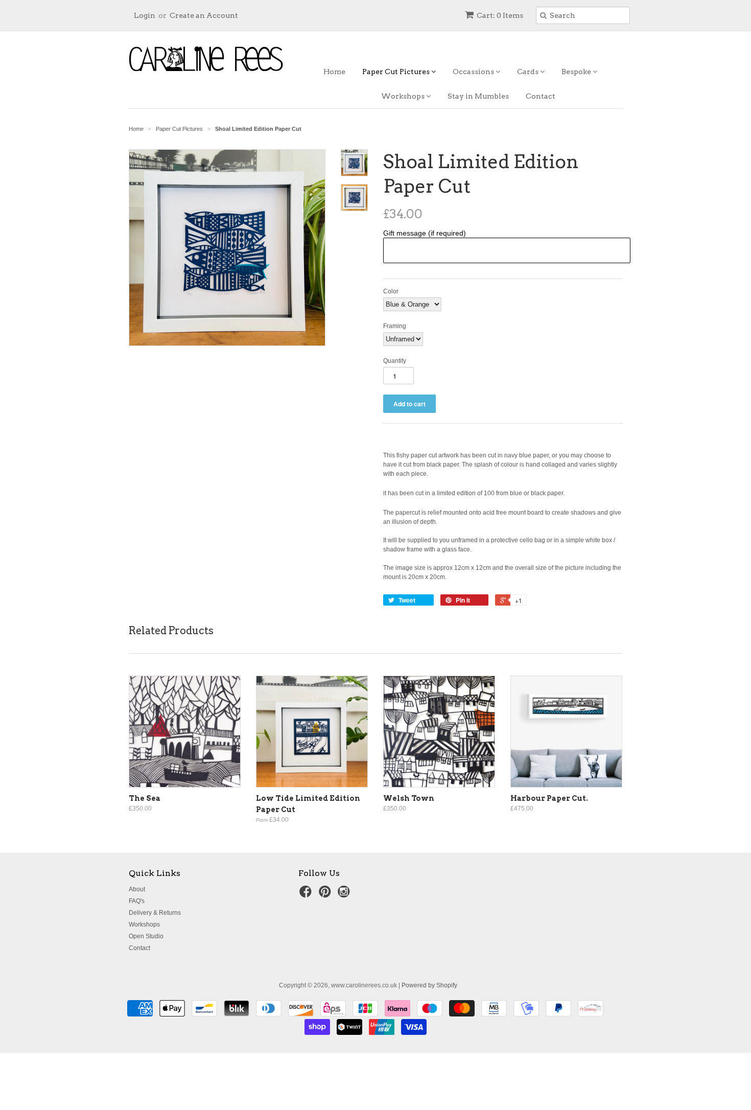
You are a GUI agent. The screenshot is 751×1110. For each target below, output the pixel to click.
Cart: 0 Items (500, 15)
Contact (540, 96)
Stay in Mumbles (478, 96)
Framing (394, 326)
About (137, 889)
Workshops (403, 96)
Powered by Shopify (429, 985)
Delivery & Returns (155, 912)
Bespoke (577, 71)
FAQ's (137, 901)
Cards (528, 71)
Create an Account (204, 15)
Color (390, 291)
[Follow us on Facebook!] (307, 895)
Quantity (394, 360)
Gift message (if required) (424, 233)
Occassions (474, 71)
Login (144, 15)
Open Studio (146, 936)
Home (334, 71)
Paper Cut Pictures (396, 71)
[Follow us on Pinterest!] (326, 895)
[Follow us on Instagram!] (345, 895)
